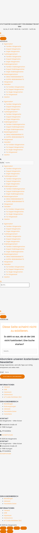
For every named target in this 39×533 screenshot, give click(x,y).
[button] (19, 159)
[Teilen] (17, 528)
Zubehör (7, 97)
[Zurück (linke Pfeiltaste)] (3, 531)
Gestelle (7, 84)
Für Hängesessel (11, 95)
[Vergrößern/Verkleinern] (3, 528)
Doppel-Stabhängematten (15, 69)
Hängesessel (8, 82)
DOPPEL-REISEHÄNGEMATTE (15, 79)
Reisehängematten (10, 74)
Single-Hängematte (13, 51)
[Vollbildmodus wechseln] (10, 528)
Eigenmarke (8, 44)
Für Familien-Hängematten (15, 87)
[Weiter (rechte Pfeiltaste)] (10, 531)
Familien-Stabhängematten (15, 67)
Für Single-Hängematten (14, 92)
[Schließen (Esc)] (23, 528)
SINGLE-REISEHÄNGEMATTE (14, 77)
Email (2, 372)
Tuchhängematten (10, 54)
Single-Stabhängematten (15, 72)
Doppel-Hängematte (13, 49)
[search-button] (1, 282)
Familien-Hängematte (13, 46)
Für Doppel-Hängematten (15, 89)
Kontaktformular (7, 435)
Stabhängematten (10, 64)
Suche (2, 163)
